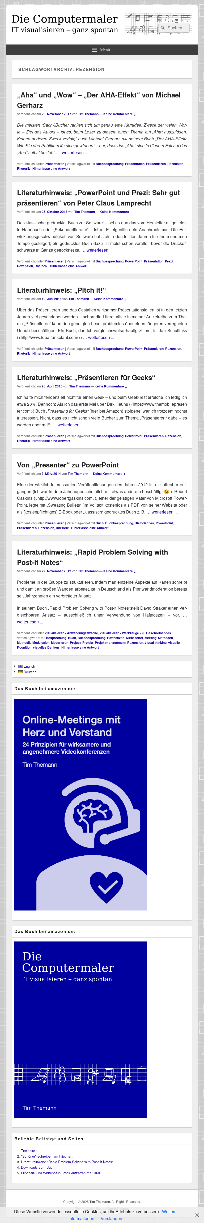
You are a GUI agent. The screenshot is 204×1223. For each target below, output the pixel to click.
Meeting (150, 637)
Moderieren (59, 642)
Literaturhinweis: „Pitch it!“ (61, 290)
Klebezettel (134, 637)
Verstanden (111, 1218)
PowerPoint (133, 261)
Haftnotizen (115, 637)
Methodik (24, 642)
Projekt (87, 642)
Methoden (165, 637)
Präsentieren (54, 163)
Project (75, 642)
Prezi (169, 261)
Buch (100, 523)
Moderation (40, 642)
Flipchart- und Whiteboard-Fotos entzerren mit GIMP (61, 1172)
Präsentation (134, 163)
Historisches (144, 523)
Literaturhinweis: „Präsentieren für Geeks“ (86, 377)
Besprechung (56, 637)
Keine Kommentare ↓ (119, 113)
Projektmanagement (110, 642)
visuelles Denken (46, 647)
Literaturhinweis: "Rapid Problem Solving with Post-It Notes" (67, 1161)
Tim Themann (88, 113)
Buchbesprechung (110, 163)
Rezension (175, 163)
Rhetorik (23, 168)
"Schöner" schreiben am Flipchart (47, 1156)
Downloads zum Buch (37, 1167)
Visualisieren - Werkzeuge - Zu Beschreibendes (135, 633)
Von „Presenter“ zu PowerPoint (68, 465)
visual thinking (156, 642)
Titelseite (28, 1150)
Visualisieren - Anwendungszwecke (71, 633)
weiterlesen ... (75, 152)
